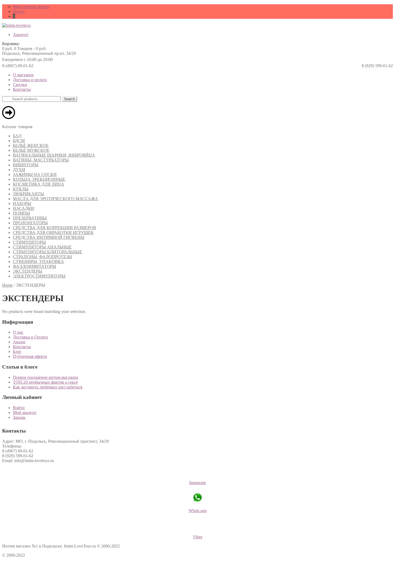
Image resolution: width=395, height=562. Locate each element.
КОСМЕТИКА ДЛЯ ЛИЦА (38, 184)
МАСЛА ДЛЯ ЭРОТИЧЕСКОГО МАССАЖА (55, 198)
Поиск (19, 11)
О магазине (23, 75)
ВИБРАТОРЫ (25, 165)
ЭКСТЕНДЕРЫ (27, 271)
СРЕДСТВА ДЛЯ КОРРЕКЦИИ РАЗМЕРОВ (54, 227)
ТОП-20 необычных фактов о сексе (45, 382)
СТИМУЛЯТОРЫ (29, 242)
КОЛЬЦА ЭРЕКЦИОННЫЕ (39, 179)
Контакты (22, 89)
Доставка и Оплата (30, 337)
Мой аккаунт (25, 412)
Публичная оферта (30, 356)
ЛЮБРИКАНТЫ (28, 194)
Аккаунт (20, 34)
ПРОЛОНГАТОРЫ (30, 223)
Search (69, 99)
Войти (19, 407)
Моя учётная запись (31, 6)
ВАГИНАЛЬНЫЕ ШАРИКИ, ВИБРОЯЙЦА (54, 155)
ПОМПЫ (21, 213)
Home (7, 285)
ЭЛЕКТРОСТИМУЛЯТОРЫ (39, 276)
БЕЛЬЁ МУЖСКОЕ (31, 150)
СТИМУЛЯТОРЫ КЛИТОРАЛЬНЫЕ (47, 252)
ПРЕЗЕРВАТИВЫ (30, 218)
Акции (19, 342)
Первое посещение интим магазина (45, 377)
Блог (17, 351)
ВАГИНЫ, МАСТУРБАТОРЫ (41, 160)
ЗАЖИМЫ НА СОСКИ (35, 174)
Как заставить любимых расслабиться (47, 387)
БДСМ (19, 140)
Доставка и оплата (30, 79)
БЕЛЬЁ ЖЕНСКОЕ (31, 145)
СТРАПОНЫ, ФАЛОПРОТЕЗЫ (42, 256)
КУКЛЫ (20, 189)
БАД (17, 136)
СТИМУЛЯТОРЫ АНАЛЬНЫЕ (42, 247)
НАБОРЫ (22, 203)
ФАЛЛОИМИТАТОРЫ (34, 266)
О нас (18, 332)
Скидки (20, 84)
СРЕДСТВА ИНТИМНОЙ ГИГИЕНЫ (48, 237)
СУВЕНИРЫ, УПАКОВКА (38, 261)
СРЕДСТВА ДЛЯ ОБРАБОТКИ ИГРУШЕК (53, 232)
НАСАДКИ (23, 208)
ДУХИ (19, 169)
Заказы (19, 417)
